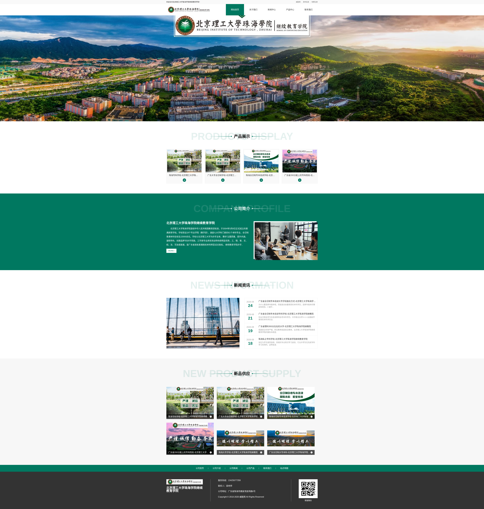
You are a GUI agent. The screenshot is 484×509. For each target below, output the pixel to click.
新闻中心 (272, 10)
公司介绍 (217, 468)
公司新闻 (234, 468)
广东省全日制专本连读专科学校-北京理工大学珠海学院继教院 (286, 314)
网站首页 (235, 10)
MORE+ (171, 251)
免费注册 (315, 2)
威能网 (298, 2)
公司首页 (200, 468)
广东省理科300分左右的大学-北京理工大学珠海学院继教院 (285, 326)
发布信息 (306, 2)
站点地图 (284, 468)
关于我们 (253, 10)
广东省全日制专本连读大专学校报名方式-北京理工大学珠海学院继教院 (290, 301)
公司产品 (250, 468)
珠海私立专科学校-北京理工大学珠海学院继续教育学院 (283, 339)
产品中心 (290, 10)
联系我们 (309, 10)
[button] (242, 115)
